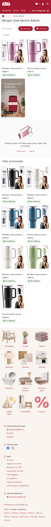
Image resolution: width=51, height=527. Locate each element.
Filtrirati (43, 29)
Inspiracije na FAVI (15, 471)
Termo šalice (18, 16)
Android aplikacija (18, 497)
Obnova (25, 367)
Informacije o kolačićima (18, 486)
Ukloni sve (21, 151)
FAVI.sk (15, 513)
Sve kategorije (39, 10)
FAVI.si (7, 520)
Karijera (10, 437)
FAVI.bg (33, 517)
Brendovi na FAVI (14, 467)
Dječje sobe (9, 412)
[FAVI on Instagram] (12, 448)
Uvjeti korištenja (14, 482)
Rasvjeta (9, 367)
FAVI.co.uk (24, 517)
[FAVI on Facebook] (8, 448)
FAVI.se (15, 517)
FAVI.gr (41, 517)
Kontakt (10, 433)
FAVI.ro (31, 513)
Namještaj (6, 10)
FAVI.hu (39, 513)
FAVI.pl (23, 513)
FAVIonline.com (11, 505)
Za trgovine (12, 478)
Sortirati (27, 29)
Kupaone (9, 388)
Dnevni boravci (25, 389)
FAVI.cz (7, 513)
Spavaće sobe (42, 389)
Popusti (41, 411)
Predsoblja (25, 411)
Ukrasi (16, 10)
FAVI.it (7, 517)
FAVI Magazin (12, 475)
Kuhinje (41, 367)
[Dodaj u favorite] (22, 42)
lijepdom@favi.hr (16, 429)
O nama (10, 460)
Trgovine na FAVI (14, 464)
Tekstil (23, 10)
